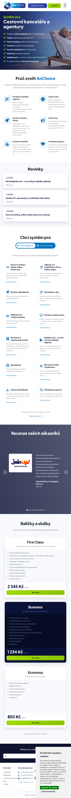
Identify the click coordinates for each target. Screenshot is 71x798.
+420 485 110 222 (27, 772)
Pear (5, 781)
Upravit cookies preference (26, 792)
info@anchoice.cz (27, 778)
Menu (64, 6)
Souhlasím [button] (44, 787)
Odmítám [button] (54, 787)
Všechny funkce (34, 416)
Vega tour (39, 500)
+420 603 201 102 (27, 775)
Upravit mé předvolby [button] (48, 791)
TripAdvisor (7, 772)
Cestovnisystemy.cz (10, 778)
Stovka (5, 784)
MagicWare (7, 775)
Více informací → (12, 282)
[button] (66, 472)
